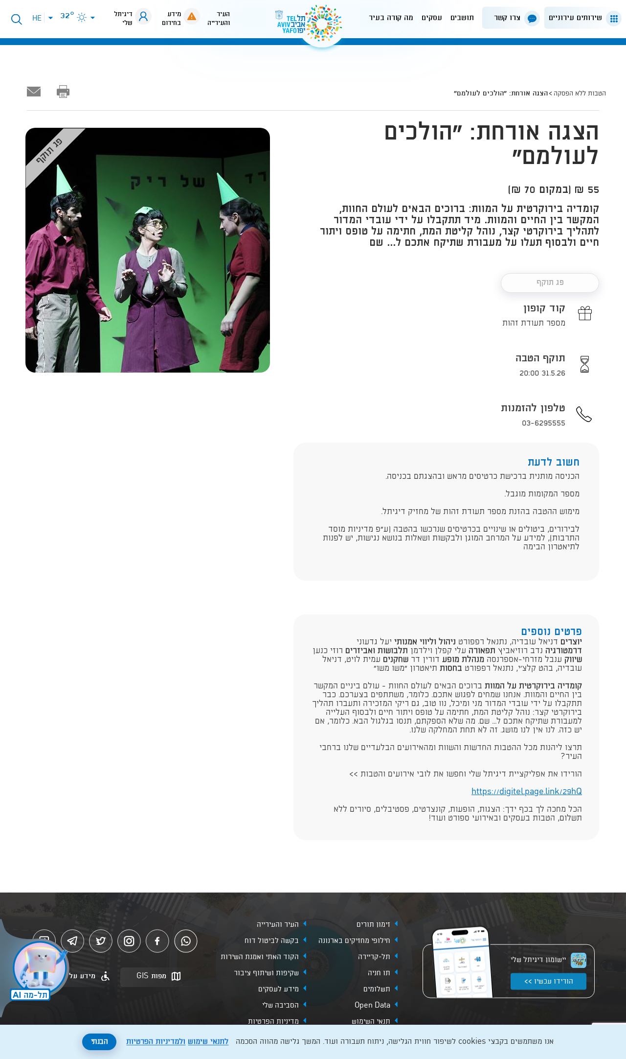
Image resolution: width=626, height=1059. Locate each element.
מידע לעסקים (278, 989)
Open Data (372, 1005)
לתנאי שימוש (208, 1041)
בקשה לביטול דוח (272, 940)
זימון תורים (373, 924)
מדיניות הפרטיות (273, 1021)
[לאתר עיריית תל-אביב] (313, 27)
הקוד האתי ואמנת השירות (260, 956)
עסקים (432, 18)
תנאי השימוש (371, 1021)
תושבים (462, 18)
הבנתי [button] (99, 1041)
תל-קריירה (374, 956)
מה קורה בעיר (391, 18)
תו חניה (379, 972)
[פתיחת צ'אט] (36, 969)
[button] (581, 18)
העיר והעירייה (278, 924)
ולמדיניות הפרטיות (155, 1041)
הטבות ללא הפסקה (580, 93)
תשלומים (376, 989)
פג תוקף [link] (550, 283)
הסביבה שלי (280, 1005)
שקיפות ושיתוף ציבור (266, 972)
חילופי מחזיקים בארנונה (354, 940)
